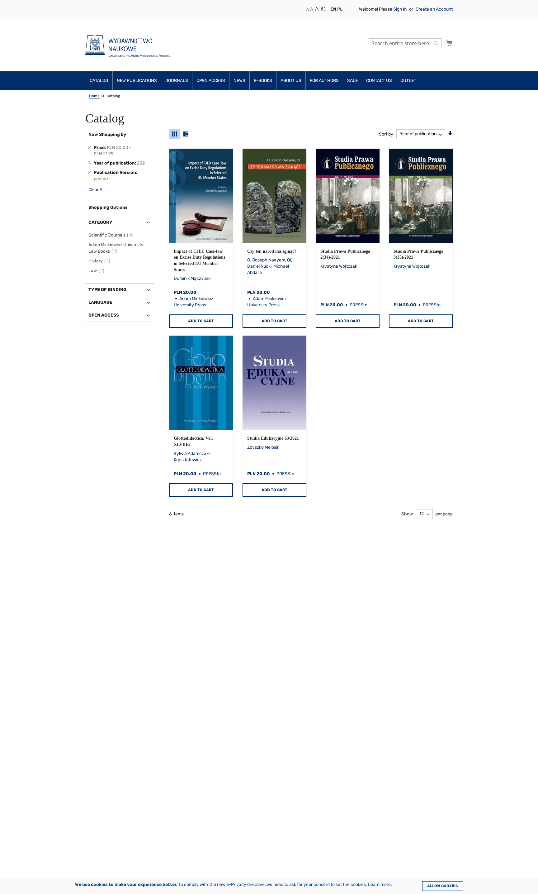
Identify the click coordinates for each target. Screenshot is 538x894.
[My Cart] (449, 42)
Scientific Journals (111, 235)
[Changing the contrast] (323, 9)
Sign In (400, 9)
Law (97, 270)
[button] (333, 9)
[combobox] (405, 43)
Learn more (379, 884)
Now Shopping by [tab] (107, 134)
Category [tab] (100, 222)
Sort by (386, 133)
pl (339, 9)
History (100, 261)
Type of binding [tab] (107, 289)
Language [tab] (100, 302)
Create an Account (434, 9)
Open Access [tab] (103, 315)
